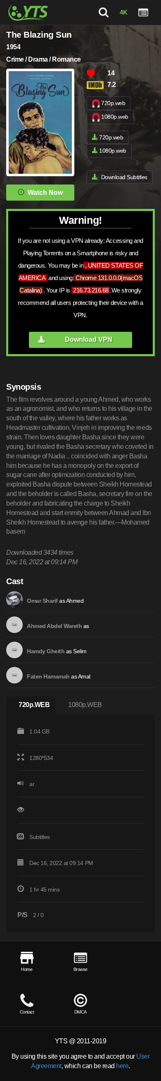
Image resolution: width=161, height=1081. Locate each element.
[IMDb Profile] (14, 599)
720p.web (113, 103)
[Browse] (143, 12)
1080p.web (114, 116)
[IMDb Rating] (97, 85)
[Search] (103, 12)
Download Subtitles (124, 177)
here (122, 1065)
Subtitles (39, 837)
